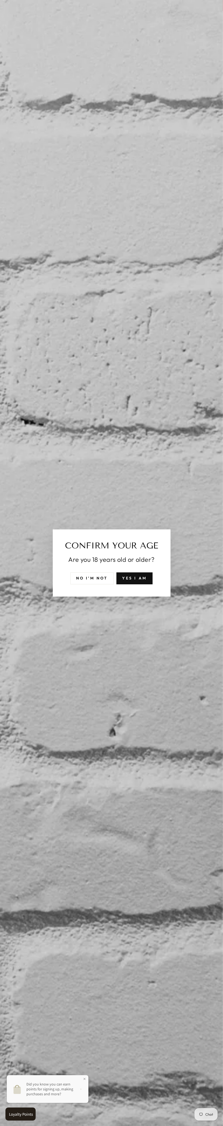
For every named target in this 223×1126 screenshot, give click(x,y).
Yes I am (134, 578)
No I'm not (92, 578)
